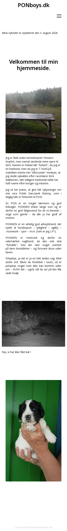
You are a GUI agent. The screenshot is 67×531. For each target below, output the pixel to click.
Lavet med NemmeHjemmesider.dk (33, 527)
